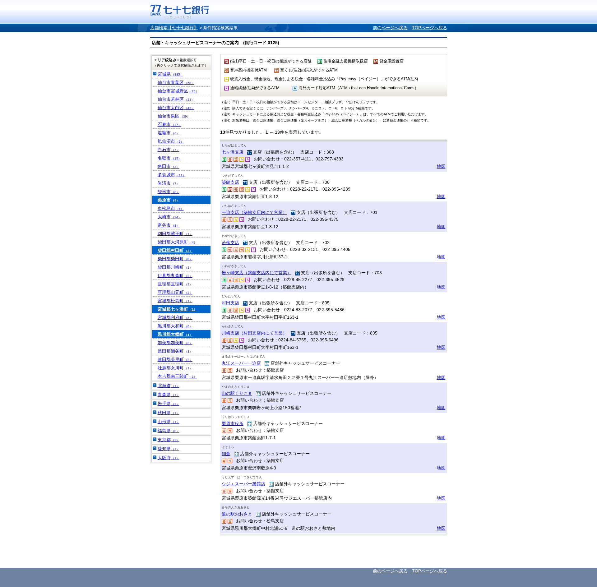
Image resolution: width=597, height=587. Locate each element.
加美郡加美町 (175, 342)
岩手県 (168, 403)
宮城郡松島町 (175, 300)
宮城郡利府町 (175, 317)
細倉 (226, 453)
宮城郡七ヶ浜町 (177, 309)
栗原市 (168, 199)
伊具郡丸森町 (175, 275)
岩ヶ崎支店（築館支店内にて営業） (256, 272)
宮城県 (170, 74)
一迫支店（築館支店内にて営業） (254, 212)
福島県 (168, 430)
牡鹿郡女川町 (175, 367)
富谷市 (168, 225)
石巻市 (169, 124)
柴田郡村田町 (175, 250)
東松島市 (171, 208)
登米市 (168, 191)
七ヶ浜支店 (232, 152)
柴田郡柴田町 (175, 258)
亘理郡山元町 (175, 292)
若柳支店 (230, 242)
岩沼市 (168, 183)
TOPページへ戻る (429, 27)
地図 (441, 166)
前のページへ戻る (390, 27)
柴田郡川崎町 (175, 267)
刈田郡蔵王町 (175, 233)
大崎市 (169, 216)
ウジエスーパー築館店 (243, 483)
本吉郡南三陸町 (177, 376)
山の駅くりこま (237, 393)
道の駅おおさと (237, 513)
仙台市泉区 (174, 115)
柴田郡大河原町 (177, 241)
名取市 (169, 157)
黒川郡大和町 (175, 325)
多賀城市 (172, 174)
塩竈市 (168, 132)
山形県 (168, 421)
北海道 (168, 385)
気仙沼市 (171, 141)
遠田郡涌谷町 (175, 351)
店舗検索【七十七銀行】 (174, 27)
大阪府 (168, 457)
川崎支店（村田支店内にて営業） (254, 332)
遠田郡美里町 (175, 359)
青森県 (168, 394)
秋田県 (168, 412)
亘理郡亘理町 (175, 283)
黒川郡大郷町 (175, 334)
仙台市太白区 (176, 107)
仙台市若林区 (176, 99)
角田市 (168, 166)
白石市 (168, 149)
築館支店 (230, 182)
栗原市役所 (232, 423)
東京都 (168, 439)
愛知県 (168, 448)
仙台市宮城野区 (178, 90)
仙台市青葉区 (176, 82)
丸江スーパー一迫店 (241, 363)
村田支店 (230, 302)
